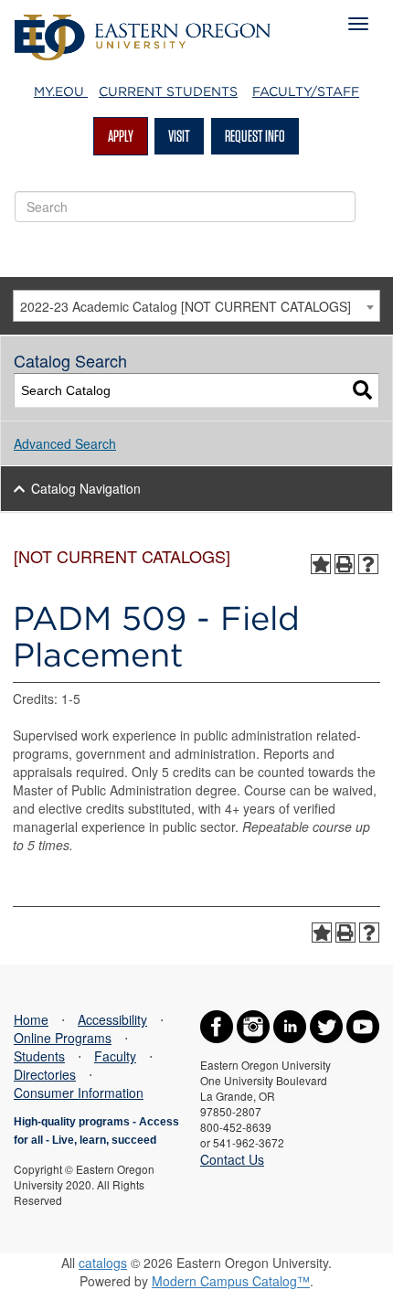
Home (31, 1019)
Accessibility (112, 1019)
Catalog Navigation (86, 488)
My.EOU (61, 91)
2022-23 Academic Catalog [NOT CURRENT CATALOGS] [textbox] (185, 306)
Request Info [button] (255, 135)
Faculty (115, 1056)
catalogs (103, 1262)
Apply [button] (120, 135)
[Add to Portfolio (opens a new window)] (321, 564)
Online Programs (63, 1038)
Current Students (168, 91)
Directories (45, 1074)
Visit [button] (179, 135)
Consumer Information (78, 1092)
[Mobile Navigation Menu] (358, 23)
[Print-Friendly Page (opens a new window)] (345, 564)
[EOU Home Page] (142, 24)
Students (39, 1056)
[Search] (362, 391)
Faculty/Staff (305, 91)
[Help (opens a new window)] (368, 564)
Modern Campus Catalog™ (231, 1281)
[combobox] (196, 306)
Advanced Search (65, 443)
